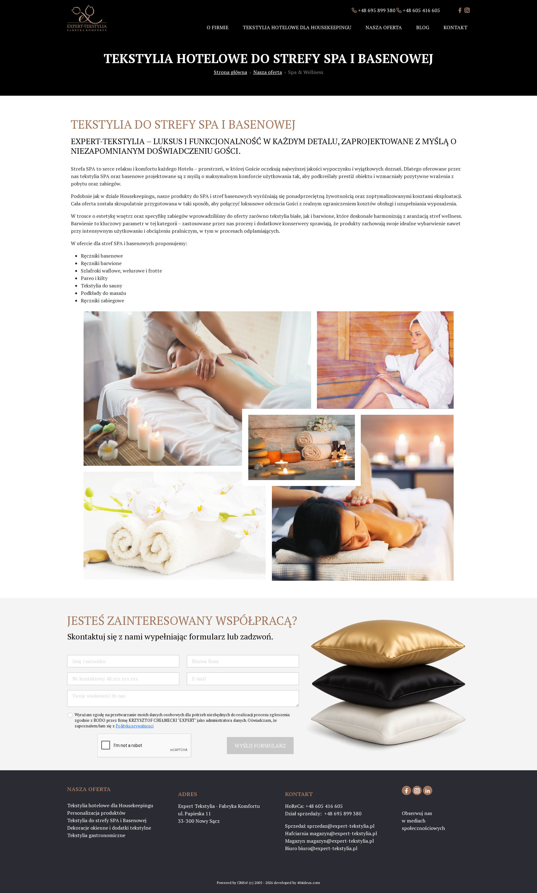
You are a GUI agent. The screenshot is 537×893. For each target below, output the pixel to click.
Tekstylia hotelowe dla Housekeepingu (297, 27)
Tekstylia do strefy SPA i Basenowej (106, 820)
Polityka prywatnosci (134, 726)
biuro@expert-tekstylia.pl (327, 848)
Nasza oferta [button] (383, 27)
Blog (422, 27)
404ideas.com (308, 882)
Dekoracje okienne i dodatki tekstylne (109, 827)
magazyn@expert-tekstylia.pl (343, 833)
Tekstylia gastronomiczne (96, 835)
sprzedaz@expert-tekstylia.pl (340, 825)
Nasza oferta (267, 72)
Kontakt (455, 27)
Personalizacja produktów (96, 812)
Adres (187, 794)
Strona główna (230, 72)
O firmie (217, 27)
